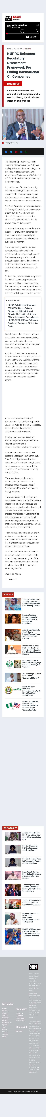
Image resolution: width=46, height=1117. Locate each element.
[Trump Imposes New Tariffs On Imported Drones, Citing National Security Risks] (13, 884)
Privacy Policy (20, 1020)
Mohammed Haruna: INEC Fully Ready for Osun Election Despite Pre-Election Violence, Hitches (31, 650)
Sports (4, 1025)
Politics (4, 1020)
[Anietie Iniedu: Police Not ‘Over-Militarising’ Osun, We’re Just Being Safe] (13, 832)
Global (4, 1013)
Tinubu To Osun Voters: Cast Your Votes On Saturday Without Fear (31, 902)
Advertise (19, 1016)
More (4, 1036)
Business (13, 83)
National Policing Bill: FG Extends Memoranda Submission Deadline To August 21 (30, 918)
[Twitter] (6, 583)
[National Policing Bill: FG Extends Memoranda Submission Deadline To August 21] (13, 913)
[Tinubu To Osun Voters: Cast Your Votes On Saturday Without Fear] (13, 900)
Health (4, 1029)
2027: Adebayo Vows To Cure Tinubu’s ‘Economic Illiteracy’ (31, 676)
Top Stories (10, 828)
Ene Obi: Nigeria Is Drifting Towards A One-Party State (29, 848)
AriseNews (27, 49)
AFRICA (5, 1015)
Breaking (5, 1011)
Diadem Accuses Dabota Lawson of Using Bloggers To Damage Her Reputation (29, 619)
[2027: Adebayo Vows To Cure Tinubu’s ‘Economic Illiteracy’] (13, 673)
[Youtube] (9, 583)
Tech (4, 1027)
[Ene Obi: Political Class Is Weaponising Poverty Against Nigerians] (13, 858)
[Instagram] (7, 583)
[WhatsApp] (8, 583)
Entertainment (7, 1022)
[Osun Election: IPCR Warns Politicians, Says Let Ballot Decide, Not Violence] (13, 660)
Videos (4, 1032)
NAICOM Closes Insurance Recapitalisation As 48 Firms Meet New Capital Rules (31, 691)
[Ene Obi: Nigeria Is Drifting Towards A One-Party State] (13, 845)
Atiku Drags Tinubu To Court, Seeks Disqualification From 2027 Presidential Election (31, 634)
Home (4, 1008)
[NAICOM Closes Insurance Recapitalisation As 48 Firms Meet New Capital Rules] (13, 686)
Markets (19, 1031)
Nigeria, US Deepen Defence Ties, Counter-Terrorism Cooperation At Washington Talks (30, 706)
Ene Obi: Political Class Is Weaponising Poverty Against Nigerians (31, 861)
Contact (5, 1034)
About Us (19, 1013)
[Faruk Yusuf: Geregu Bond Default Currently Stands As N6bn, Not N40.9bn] (13, 871)
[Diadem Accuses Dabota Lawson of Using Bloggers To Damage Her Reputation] (13, 614)
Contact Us (20, 1018)
